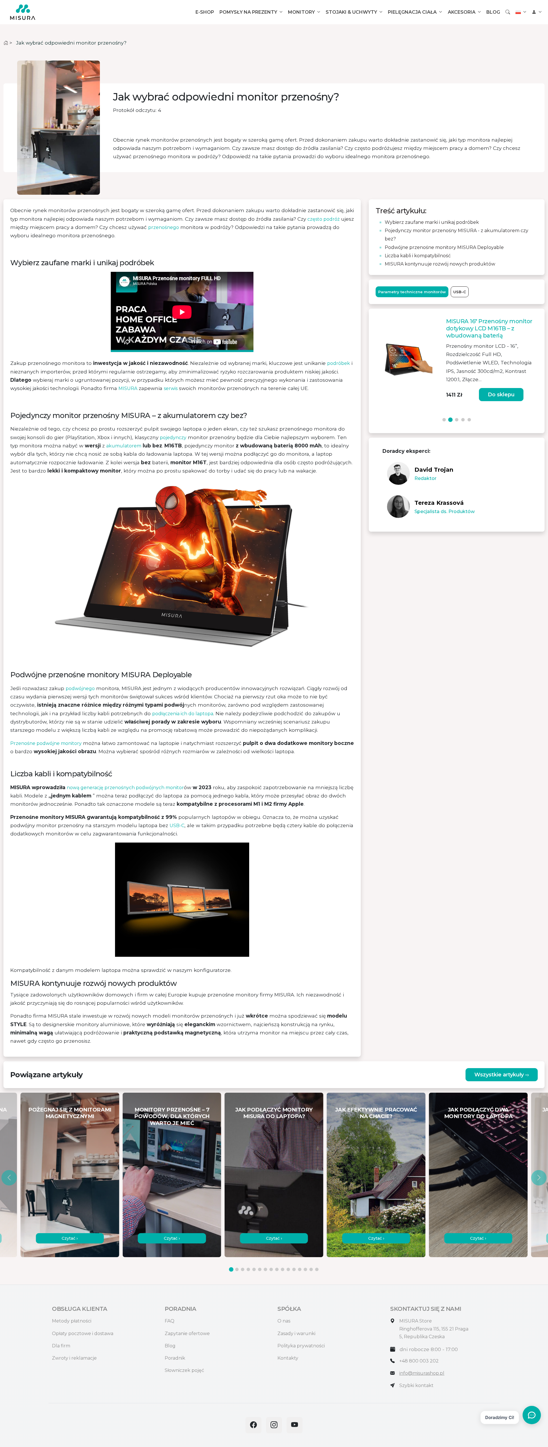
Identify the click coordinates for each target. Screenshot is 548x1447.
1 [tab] (444, 419)
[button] (9, 1177)
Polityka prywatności (301, 1345)
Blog (170, 1345)
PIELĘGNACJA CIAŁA (412, 12)
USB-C (177, 825)
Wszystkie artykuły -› (501, 1075)
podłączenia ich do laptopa (182, 713)
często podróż (323, 219)
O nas (283, 1321)
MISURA (127, 388)
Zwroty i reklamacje (74, 1358)
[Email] (392, 1373)
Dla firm (61, 1345)
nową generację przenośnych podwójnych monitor (125, 787)
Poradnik (175, 1358)
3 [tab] (456, 420)
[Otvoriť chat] (532, 1415)
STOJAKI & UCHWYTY (351, 12)
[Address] (392, 1321)
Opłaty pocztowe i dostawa (82, 1333)
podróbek (338, 363)
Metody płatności (71, 1321)
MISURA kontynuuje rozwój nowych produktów (440, 264)
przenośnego (163, 227)
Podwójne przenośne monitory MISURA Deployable (444, 247)
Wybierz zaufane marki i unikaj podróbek (432, 222)
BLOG (493, 12)
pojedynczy (173, 437)
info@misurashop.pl (421, 1373)
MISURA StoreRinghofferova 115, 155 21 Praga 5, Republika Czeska (433, 1328)
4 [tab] (463, 419)
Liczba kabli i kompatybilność (418, 255)
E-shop (205, 12)
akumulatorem (123, 446)
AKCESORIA (462, 12)
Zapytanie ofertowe (187, 1333)
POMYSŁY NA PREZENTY (248, 12)
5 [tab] (469, 419)
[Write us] (392, 1385)
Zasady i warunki (296, 1333)
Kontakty (287, 1358)
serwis (171, 388)
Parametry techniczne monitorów (412, 292)
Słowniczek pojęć (184, 1370)
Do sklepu (384, 394)
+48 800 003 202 (419, 1361)
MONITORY (301, 12)
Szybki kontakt (416, 1385)
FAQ (169, 1321)
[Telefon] (392, 1361)
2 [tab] (450, 419)
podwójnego (80, 688)
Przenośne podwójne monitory (46, 743)
